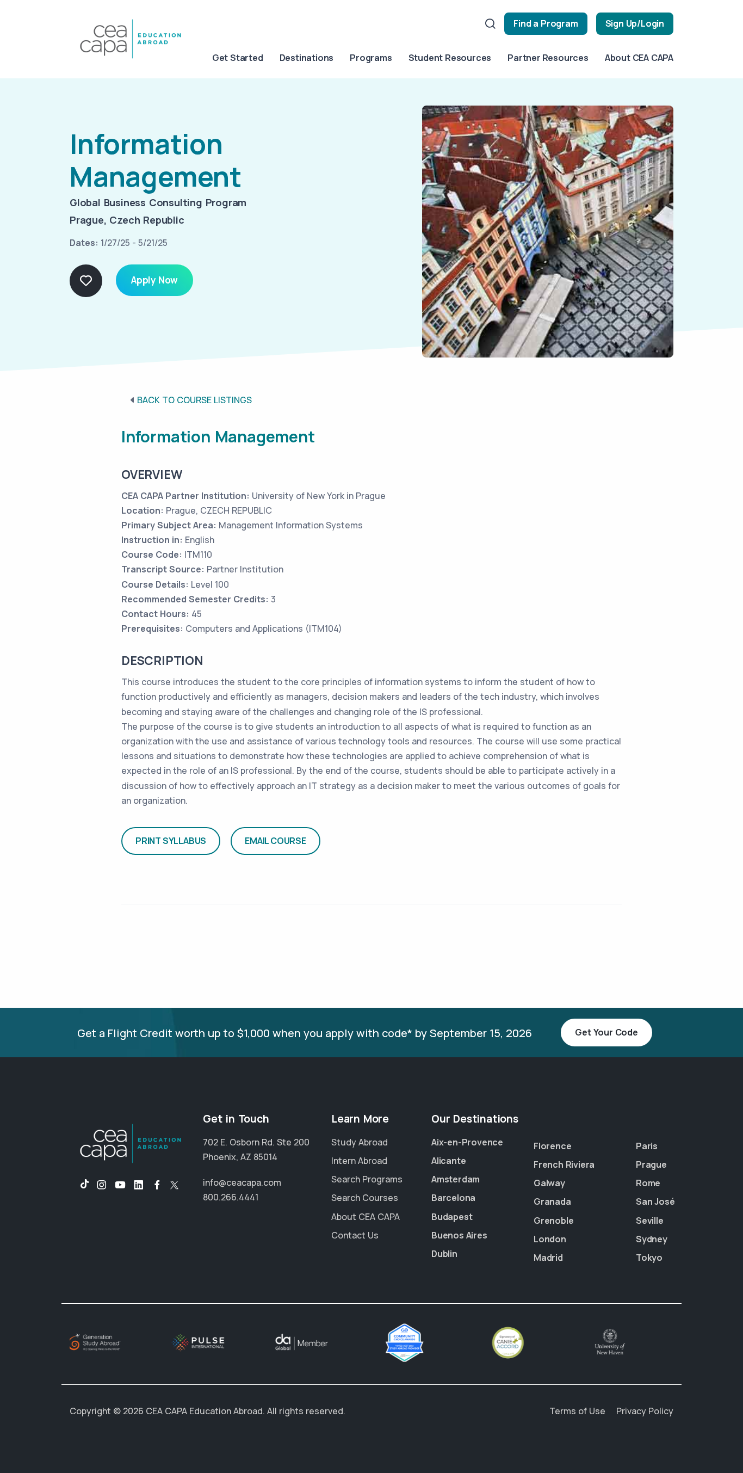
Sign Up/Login (634, 23)
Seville (650, 1221)
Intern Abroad (359, 1161)
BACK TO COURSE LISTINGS (194, 400)
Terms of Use (577, 1411)
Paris (647, 1146)
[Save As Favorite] (86, 280)
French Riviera (564, 1164)
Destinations (307, 58)
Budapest (451, 1217)
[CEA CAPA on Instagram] (101, 1185)
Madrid (548, 1258)
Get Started (237, 58)
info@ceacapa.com (242, 1182)
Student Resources (450, 58)
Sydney (651, 1239)
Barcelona (453, 1198)
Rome (648, 1183)
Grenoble (553, 1221)
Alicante (448, 1161)
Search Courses (364, 1198)
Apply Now (154, 280)
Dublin (444, 1254)
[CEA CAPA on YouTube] (120, 1185)
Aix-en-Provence (467, 1142)
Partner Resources (548, 58)
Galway (549, 1183)
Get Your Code (606, 1032)
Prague (651, 1164)
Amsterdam (455, 1179)
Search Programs (367, 1179)
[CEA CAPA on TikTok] (79, 1185)
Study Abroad (359, 1142)
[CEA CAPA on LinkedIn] (138, 1185)
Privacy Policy (644, 1411)
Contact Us (355, 1235)
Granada (552, 1201)
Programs (371, 58)
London (550, 1239)
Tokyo (649, 1258)
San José (655, 1201)
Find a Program (545, 23)
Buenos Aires (459, 1235)
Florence (552, 1146)
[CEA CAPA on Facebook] (157, 1185)
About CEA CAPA (639, 58)
